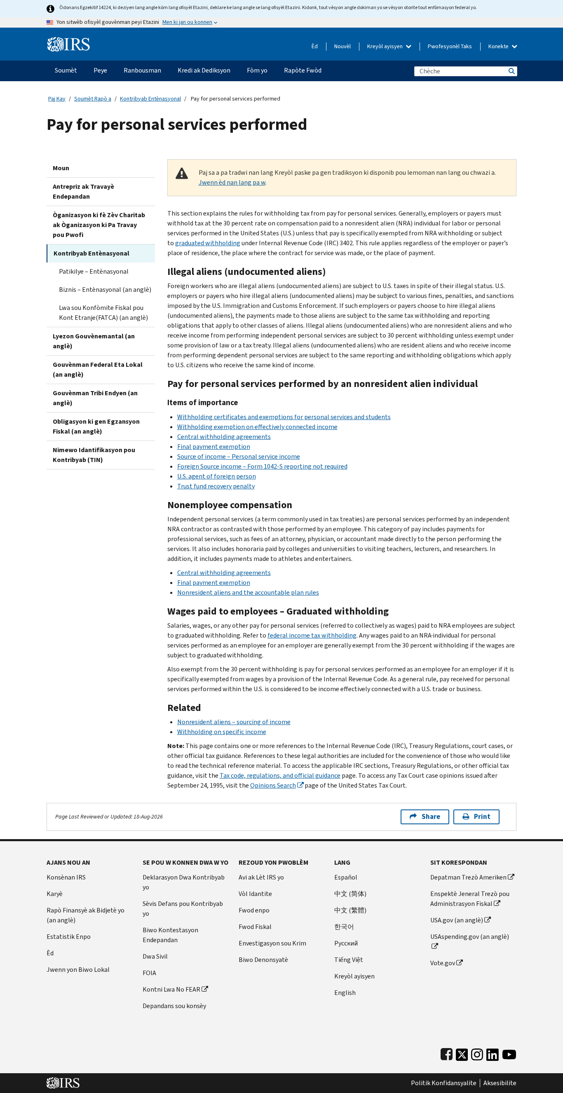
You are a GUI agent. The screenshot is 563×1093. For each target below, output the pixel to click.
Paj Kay (57, 99)
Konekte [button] (499, 46)
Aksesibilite (499, 1083)
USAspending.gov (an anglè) (469, 936)
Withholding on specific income (221, 731)
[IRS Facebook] (447, 1053)
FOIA (149, 973)
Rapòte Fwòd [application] (302, 70)
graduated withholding (207, 243)
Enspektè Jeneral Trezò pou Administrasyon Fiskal (469, 898)
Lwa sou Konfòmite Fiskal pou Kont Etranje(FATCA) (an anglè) (103, 312)
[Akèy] (68, 41)
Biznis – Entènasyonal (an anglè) (105, 289)
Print (482, 816)
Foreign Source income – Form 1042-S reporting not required (262, 466)
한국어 (344, 926)
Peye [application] (100, 70)
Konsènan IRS (66, 877)
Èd (315, 46)
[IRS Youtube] (509, 1053)
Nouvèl (342, 46)
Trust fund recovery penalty (216, 486)
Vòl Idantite (255, 893)
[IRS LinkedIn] (492, 1053)
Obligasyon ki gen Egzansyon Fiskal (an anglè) (96, 426)
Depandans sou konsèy (174, 1006)
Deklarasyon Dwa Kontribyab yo (184, 882)
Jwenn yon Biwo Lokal (78, 969)
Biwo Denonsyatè (263, 959)
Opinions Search (273, 785)
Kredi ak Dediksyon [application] (204, 70)
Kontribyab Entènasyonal (150, 99)
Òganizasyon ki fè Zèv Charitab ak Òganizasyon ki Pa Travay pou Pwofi (99, 225)
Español (345, 877)
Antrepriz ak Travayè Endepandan (83, 191)
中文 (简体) (350, 893)
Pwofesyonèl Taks (450, 46)
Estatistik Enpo (69, 936)
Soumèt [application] (66, 70)
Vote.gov (442, 963)
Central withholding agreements (224, 436)
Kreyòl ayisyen (385, 46)
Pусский (346, 943)
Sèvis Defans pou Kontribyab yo (183, 908)
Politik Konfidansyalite (443, 1083)
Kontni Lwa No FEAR (171, 989)
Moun (61, 168)
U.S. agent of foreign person (216, 476)
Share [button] (431, 816)
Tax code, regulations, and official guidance (280, 775)
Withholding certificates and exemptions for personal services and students (284, 417)
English (345, 992)
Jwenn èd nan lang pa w (232, 182)
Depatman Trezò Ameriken (468, 877)
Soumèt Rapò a (92, 99)
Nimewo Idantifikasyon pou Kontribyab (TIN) (94, 455)
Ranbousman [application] (142, 70)
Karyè (55, 893)
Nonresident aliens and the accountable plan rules (248, 592)
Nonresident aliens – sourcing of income (234, 722)
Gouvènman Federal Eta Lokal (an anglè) (98, 369)
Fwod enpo (254, 910)
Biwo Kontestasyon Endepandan (170, 935)
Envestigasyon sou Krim (272, 943)
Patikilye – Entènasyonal (94, 271)
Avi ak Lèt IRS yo (261, 877)
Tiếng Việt (348, 959)
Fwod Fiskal (255, 926)
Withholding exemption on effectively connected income (257, 426)
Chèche (511, 71)
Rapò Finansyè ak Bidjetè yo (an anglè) (85, 915)
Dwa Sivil (155, 956)
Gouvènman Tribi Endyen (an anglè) (95, 398)
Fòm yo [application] (257, 70)
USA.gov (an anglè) (456, 920)
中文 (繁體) (350, 910)
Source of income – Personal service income (238, 456)
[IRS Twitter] (462, 1053)
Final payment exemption (213, 446)
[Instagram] (477, 1053)
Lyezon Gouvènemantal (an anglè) (94, 341)
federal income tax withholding (312, 635)
